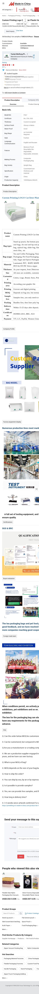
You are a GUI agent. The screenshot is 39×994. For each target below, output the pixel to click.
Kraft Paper (6, 925)
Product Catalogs (33, 913)
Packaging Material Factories (14, 958)
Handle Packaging (10, 969)
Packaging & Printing (14, 15)
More (4, 978)
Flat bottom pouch (28, 918)
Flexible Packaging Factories (13, 964)
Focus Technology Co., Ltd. (27, 985)
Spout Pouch (26, 922)
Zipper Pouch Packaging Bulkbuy (15, 974)
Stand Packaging (26, 969)
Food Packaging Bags (29, 925)
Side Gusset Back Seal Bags (11, 922)
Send (20, 856)
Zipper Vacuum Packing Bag (13, 948)
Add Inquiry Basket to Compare (15, 93)
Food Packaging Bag (29, 15)
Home (4, 15)
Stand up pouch (7, 918)
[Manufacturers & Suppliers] (19, 4)
